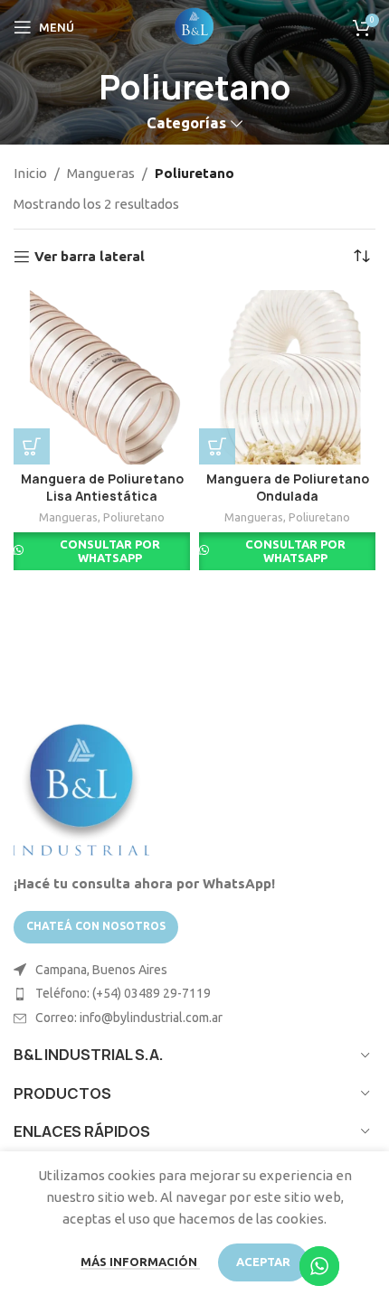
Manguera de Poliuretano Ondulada (287, 487)
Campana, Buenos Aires (101, 969)
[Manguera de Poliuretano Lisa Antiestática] (102, 376)
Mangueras (101, 173)
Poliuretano (134, 517)
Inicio (30, 173)
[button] (32, 446)
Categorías (186, 123)
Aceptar (263, 1261)
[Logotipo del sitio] (194, 25)
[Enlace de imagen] (81, 786)
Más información (140, 1261)
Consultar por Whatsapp (110, 551)
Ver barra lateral (89, 256)
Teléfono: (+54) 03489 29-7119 (123, 993)
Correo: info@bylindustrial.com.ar (129, 1017)
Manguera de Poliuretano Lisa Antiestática (102, 487)
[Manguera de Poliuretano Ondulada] (287, 376)
